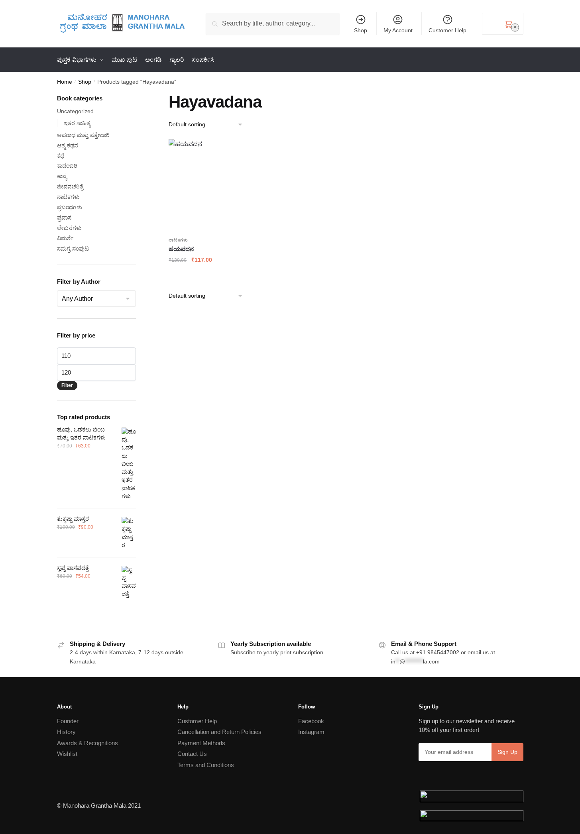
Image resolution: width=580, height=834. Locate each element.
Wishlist (67, 753)
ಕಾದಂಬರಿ (67, 166)
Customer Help (447, 30)
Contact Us (192, 753)
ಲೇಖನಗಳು (69, 228)
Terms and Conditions (205, 764)
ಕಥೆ (60, 156)
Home (64, 81)
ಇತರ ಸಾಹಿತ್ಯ (77, 123)
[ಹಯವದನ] (199, 185)
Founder (68, 721)
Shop (360, 30)
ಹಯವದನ (181, 248)
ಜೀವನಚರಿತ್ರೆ (70, 186)
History (66, 731)
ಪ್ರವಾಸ (64, 217)
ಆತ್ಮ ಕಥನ (67, 145)
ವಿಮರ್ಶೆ (65, 238)
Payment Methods (201, 743)
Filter (67, 385)
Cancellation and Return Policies (219, 731)
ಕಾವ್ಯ (62, 176)
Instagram (311, 731)
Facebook (311, 721)
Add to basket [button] (199, 276)
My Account (398, 30)
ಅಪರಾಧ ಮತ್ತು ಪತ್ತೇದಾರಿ (83, 135)
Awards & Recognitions (87, 743)
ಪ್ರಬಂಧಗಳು (69, 207)
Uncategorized (75, 111)
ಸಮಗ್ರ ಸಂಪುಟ (73, 248)
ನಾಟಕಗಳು (178, 239)
